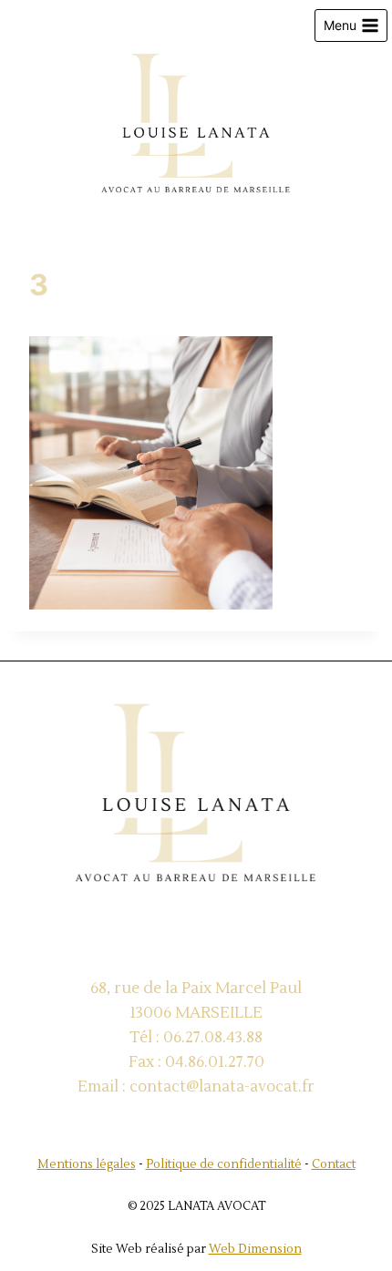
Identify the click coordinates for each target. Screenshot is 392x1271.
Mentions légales (86, 1164)
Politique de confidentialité (224, 1164)
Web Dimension (255, 1249)
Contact (334, 1164)
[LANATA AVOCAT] (196, 127)
